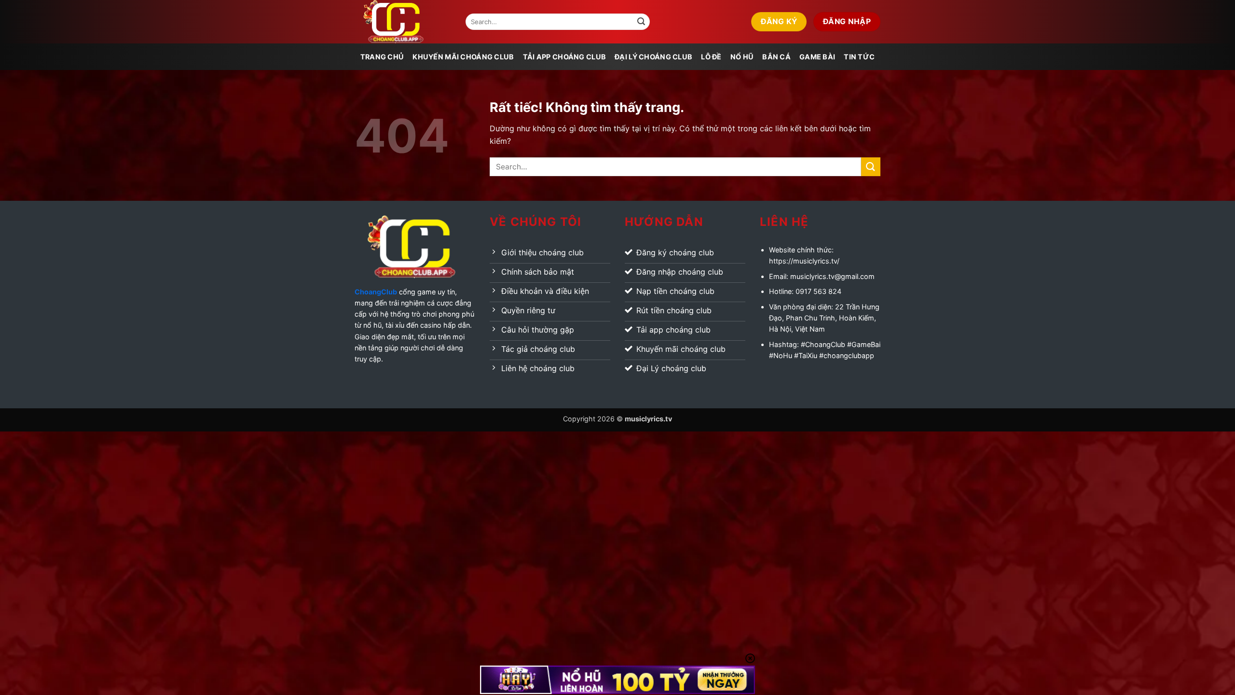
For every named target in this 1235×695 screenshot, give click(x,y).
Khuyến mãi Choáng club (463, 57)
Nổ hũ (742, 57)
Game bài (817, 57)
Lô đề (711, 57)
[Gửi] (641, 22)
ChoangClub (376, 292)
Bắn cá (776, 57)
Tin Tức (859, 57)
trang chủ (382, 57)
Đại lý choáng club (653, 57)
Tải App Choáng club (564, 57)
